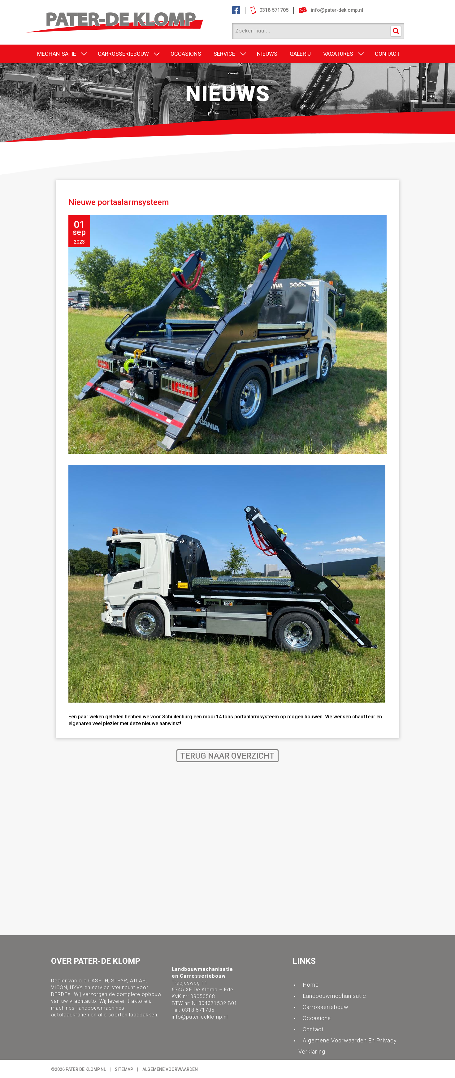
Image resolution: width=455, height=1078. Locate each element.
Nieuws (267, 53)
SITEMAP (124, 1069)
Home (311, 984)
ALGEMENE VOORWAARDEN (170, 1069)
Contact (313, 1029)
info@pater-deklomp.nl (200, 1017)
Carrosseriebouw (123, 53)
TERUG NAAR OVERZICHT (227, 755)
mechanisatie (56, 53)
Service (224, 53)
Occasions (186, 53)
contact (387, 53)
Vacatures (338, 53)
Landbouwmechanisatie (334, 996)
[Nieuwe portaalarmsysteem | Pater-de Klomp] (127, 16)
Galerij (300, 53)
